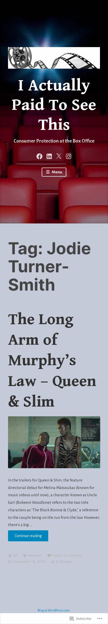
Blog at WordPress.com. (54, 610)
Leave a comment (67, 555)
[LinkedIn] (49, 155)
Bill (15, 555)
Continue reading (25, 537)
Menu (56, 172)
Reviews (35, 555)
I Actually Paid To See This (54, 105)
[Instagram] (68, 155)
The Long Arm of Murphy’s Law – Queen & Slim (52, 360)
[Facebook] (39, 155)
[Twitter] (58, 155)
